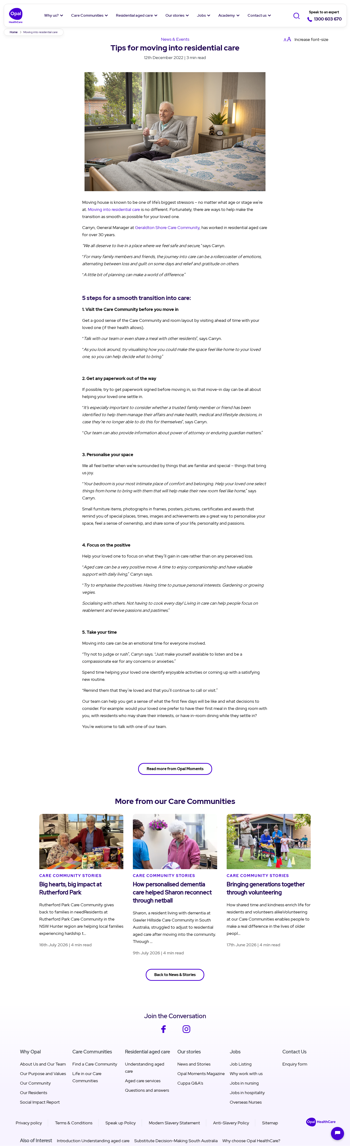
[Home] (16, 15)
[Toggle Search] (296, 15)
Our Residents (33, 1092)
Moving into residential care (114, 209)
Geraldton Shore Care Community (167, 227)
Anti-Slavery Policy (231, 1123)
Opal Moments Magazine (201, 1073)
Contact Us (294, 1052)
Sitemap (270, 1123)
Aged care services (142, 1080)
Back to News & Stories (175, 974)
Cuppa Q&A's (190, 1083)
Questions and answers (147, 1090)
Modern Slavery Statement (174, 1123)
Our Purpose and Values (43, 1073)
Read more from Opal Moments (175, 768)
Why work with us (246, 1073)
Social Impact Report (40, 1102)
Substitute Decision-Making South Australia (176, 1140)
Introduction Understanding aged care (93, 1140)
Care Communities (87, 15)
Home (14, 32)
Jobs (201, 15)
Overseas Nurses (246, 1102)
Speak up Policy (120, 1123)
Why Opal (30, 1052)
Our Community (35, 1083)
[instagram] (186, 1032)
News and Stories (193, 1064)
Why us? (51, 15)
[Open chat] (337, 1133)
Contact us (257, 15)
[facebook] (163, 1032)
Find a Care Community (94, 1064)
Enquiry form (294, 1064)
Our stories (174, 15)
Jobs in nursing (244, 1083)
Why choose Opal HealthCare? (251, 1140)
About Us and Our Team (43, 1064)
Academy (226, 15)
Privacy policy (29, 1123)
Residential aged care (134, 15)
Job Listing (241, 1064)
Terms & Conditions (73, 1123)
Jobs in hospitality (247, 1092)
